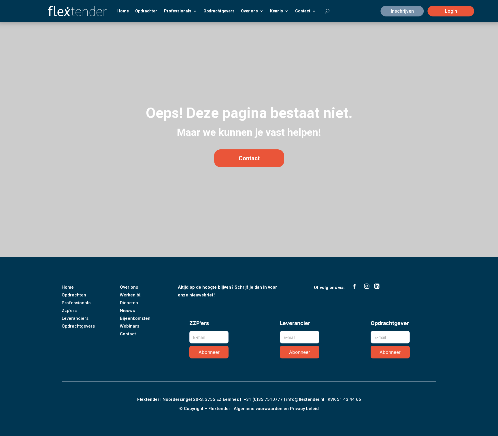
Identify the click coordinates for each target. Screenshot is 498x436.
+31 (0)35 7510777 (263, 399)
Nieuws (127, 310)
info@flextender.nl (305, 399)
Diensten (129, 302)
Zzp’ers (69, 310)
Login (451, 11)
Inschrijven (402, 11)
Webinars (129, 326)
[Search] (324, 11)
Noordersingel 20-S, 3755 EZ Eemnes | (203, 399)
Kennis (276, 11)
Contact (302, 11)
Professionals (177, 11)
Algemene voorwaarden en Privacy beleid (276, 408)
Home (123, 11)
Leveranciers (75, 318)
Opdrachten (146, 11)
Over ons (249, 11)
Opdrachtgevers (219, 11)
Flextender (148, 399)
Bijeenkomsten (135, 318)
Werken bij (131, 295)
